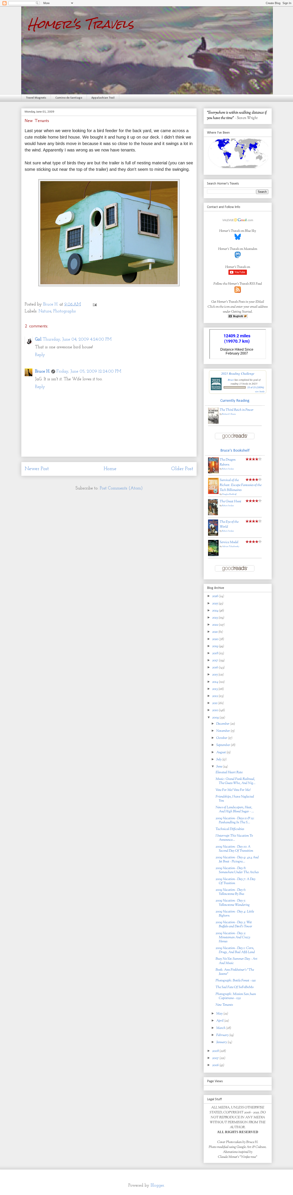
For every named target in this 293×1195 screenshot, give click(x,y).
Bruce (231, 379)
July (219, 759)
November (223, 731)
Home (110, 468)
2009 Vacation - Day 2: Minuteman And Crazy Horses (233, 937)
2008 (215, 1051)
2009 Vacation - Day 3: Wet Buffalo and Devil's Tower (234, 924)
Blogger (157, 1185)
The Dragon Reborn (228, 462)
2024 (215, 610)
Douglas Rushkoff (229, 494)
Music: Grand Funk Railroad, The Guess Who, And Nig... (235, 781)
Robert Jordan (228, 469)
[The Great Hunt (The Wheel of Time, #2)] (213, 514)
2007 (215, 1058)
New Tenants (224, 1004)
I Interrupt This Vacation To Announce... (234, 837)
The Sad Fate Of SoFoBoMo (235, 987)
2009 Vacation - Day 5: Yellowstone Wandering (233, 902)
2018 (215, 653)
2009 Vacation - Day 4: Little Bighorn (235, 913)
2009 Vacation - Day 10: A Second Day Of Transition (234, 848)
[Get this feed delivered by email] (238, 317)
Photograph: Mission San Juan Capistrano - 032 (236, 996)
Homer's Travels (81, 24)
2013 (215, 689)
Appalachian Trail (103, 97)
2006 (215, 1065)
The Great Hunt (230, 501)
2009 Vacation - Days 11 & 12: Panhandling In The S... (235, 820)
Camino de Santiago (68, 97)
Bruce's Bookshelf (234, 451)
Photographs (64, 311)
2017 (215, 660)
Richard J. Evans (229, 414)
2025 (215, 603)
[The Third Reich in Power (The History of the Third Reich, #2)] (213, 422)
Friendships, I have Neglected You (235, 798)
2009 (215, 717)
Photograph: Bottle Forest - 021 (236, 980)
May (219, 1013)
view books (259, 391)
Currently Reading (234, 401)
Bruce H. (42, 371)
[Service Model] (213, 555)
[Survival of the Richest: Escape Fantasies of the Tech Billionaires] (213, 493)
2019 (215, 646)
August (221, 752)
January (222, 1042)
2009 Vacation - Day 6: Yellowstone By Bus (231, 892)
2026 (215, 596)
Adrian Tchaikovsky (230, 546)
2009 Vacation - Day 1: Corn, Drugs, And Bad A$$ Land (235, 950)
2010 (215, 710)
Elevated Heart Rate (229, 772)
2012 (215, 696)
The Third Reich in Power (237, 410)
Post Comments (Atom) (121, 488)
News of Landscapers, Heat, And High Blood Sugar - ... (235, 809)
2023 (215, 617)
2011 (215, 703)
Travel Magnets (36, 97)
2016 (215, 667)
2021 (215, 632)
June (219, 766)
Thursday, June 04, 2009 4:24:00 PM (77, 339)
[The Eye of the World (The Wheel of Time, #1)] (213, 534)
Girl (38, 339)
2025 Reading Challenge (237, 373)
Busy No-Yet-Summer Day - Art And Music (236, 961)
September (223, 745)
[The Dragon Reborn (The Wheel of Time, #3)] (213, 472)
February (222, 1035)
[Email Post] (94, 304)
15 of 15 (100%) (255, 387)
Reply (40, 355)
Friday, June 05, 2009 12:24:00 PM (88, 371)
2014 (215, 682)
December (223, 723)
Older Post (182, 468)
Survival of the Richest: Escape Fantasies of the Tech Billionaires (240, 485)
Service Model (229, 542)
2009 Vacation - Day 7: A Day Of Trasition (235, 881)
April (220, 1020)
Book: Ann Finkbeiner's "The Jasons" (235, 971)
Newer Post (37, 468)
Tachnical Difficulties (230, 829)
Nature (45, 311)
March (221, 1028)
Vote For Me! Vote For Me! (233, 790)
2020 (215, 639)
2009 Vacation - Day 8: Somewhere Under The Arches (237, 870)
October (222, 738)
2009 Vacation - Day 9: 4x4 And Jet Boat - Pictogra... (237, 859)
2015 (215, 674)
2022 (215, 624)
